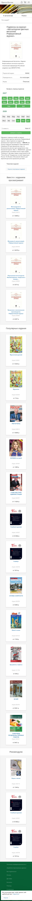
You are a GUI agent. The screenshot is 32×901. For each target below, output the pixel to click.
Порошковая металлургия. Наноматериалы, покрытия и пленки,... (16, 277)
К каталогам (8, 15)
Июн (4, 102)
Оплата (9, 875)
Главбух (16, 561)
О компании (10, 889)
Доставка (9, 878)
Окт (28, 102)
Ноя (8, 106)
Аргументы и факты (16, 664)
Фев (10, 98)
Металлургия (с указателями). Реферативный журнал (16, 208)
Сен (22, 102)
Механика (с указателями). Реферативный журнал (16, 242)
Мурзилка (16, 389)
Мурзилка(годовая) (16, 355)
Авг (16, 102)
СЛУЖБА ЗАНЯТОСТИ (16, 596)
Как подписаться (11, 871)
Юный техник (16, 630)
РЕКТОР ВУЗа (16, 423)
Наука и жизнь (16, 778)
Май (27, 98)
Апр (21, 98)
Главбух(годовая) (16, 527)
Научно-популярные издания (16, 169)
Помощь (9, 886)
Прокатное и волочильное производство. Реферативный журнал (16, 311)
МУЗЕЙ (16, 699)
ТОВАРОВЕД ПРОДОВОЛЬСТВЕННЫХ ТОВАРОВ (16, 735)
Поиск (24, 15)
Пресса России (7, 2)
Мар (16, 98)
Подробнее (16, 894)
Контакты (9, 882)
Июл (10, 102)
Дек (23, 106)
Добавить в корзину (16, 133)
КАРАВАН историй (16, 458)
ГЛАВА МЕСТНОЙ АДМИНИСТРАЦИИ (16, 493)
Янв (4, 98)
